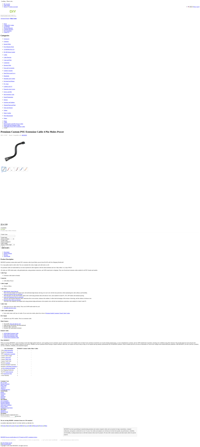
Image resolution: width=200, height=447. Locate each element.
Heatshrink (6, 76)
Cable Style (8, 357)
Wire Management (8, 115)
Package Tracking (5, 384)
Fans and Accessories (9, 68)
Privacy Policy (4, 406)
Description (6, 252)
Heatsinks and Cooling (9, 78)
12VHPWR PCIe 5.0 (9, 49)
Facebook (3, 393)
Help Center (4, 385)
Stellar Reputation (8, 350)
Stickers (6, 99)
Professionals (9, 352)
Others (5, 118)
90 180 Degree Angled (9, 52)
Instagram (3, 396)
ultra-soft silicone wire (15, 323)
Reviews (6, 255)
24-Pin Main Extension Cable (11, 333)
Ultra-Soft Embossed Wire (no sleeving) (13, 297)
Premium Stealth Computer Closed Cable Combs (58, 313)
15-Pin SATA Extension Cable (11, 337)
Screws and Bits (8, 92)
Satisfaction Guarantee (9, 354)
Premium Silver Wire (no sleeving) (12, 299)
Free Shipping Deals (9, 46)
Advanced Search (5, 18)
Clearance (6, 41)
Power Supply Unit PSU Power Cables (13, 123)
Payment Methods (5, 402)
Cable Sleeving (7, 57)
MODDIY (24, 135)
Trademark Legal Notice (7, 407)
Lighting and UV (8, 86)
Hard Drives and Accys (9, 73)
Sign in (5, 6)
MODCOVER (4, 412)
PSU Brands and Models (9, 368)
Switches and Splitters (9, 102)
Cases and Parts (7, 60)
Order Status (7, 5)
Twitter (2, 395)
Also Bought (7, 256)
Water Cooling (7, 113)
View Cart (196, 6)
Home (5, 121)
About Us (3, 388)
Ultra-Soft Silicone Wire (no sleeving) (13, 294)
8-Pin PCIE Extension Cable (11, 336)
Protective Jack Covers (9, 89)
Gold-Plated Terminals (11, 366)
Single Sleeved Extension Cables (12, 125)
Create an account (13, 6)
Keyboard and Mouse (9, 81)
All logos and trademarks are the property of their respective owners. (45, 445)
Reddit (2, 392)
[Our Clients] (24, 425)
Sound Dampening (8, 97)
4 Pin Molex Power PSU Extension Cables (14, 126)
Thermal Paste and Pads (10, 105)
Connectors (6, 62)
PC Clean (6, 84)
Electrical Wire (7, 65)
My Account (7, 4)
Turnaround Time (7, 373)
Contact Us (3, 386)
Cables (5, 54)
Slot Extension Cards (9, 94)
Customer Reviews (5, 389)
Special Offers (7, 44)
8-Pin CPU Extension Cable (11, 334)
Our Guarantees (4, 400)
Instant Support (9, 371)
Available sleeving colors (10, 308)
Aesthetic (8, 363)
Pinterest (3, 398)
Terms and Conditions (6, 405)
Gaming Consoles (8, 70)
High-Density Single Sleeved (11, 291)
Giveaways (6, 39)
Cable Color (8, 359)
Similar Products (8, 253)
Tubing (5, 110)
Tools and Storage (8, 107)
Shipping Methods (5, 403)
